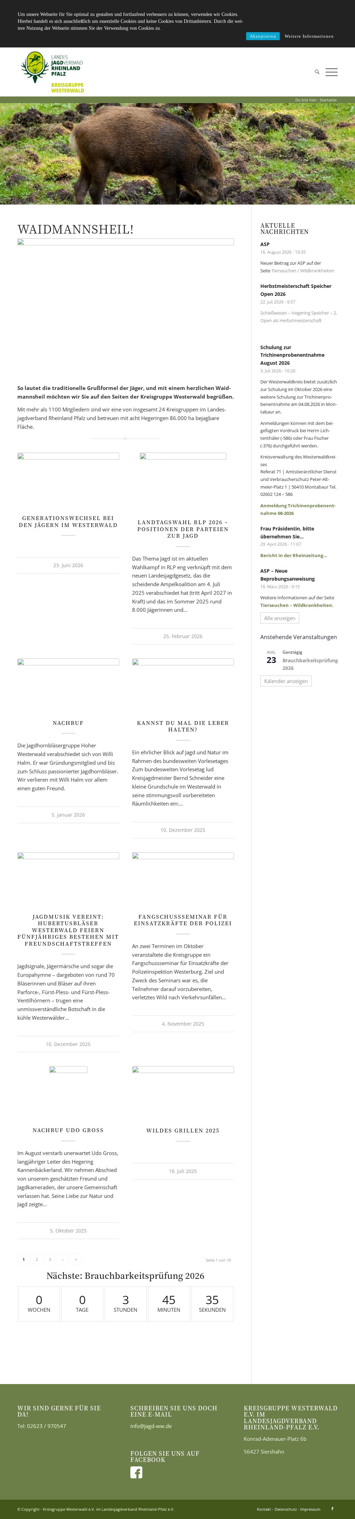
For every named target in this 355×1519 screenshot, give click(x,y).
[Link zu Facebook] (332, 1508)
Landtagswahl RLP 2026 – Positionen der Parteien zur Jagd (183, 528)
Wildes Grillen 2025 (182, 1130)
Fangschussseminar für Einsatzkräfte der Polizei (183, 920)
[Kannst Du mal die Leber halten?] (183, 685)
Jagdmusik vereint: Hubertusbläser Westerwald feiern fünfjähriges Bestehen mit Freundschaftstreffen (68, 930)
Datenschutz (286, 1509)
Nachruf (68, 722)
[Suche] (317, 72)
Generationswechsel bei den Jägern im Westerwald (68, 521)
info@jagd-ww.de (151, 1425)
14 (202, 196)
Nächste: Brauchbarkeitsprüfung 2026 (125, 1275)
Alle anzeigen (279, 618)
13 (196, 196)
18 (224, 196)
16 (213, 196)
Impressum (310, 1509)
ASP (265, 244)
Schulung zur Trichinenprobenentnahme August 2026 (292, 355)
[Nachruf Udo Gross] (68, 1092)
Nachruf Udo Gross (68, 1130)
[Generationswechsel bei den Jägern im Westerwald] (68, 480)
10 (180, 196)
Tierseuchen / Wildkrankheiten (302, 270)
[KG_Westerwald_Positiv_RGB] (52, 72)
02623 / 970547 (46, 1425)
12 (191, 196)
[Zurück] (6, 153)
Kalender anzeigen (286, 680)
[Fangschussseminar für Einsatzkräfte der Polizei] (183, 879)
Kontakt (264, 1509)
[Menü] (330, 72)
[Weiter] (349, 153)
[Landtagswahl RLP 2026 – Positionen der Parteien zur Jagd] (183, 482)
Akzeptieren (263, 36)
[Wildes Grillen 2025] (183, 1093)
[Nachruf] (68, 685)
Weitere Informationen (309, 36)
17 (219, 196)
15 (208, 196)
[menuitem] (317, 72)
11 (185, 196)
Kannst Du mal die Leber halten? (183, 726)
